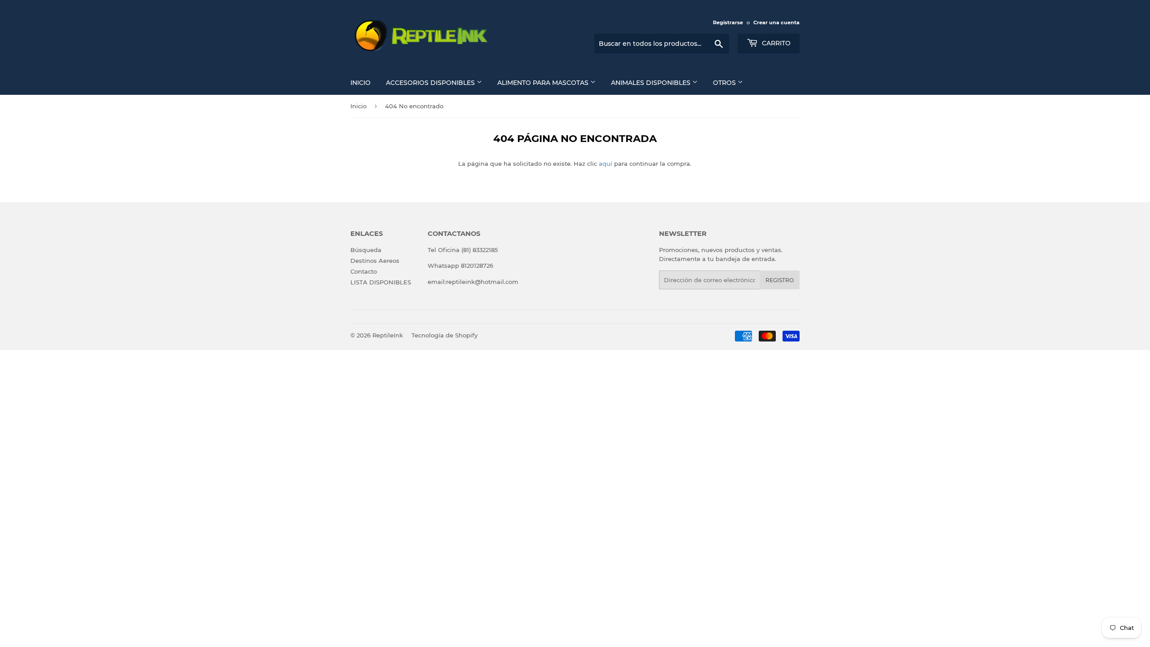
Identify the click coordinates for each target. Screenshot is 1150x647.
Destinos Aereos (374, 260)
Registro (779, 280)
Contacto (363, 271)
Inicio (360, 83)
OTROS (725, 83)
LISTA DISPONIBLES (380, 282)
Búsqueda (365, 249)
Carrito (775, 43)
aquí (605, 163)
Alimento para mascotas (543, 83)
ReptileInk (387, 335)
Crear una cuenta (776, 22)
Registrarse (728, 22)
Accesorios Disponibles (431, 83)
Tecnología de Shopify (444, 335)
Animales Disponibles (651, 83)
